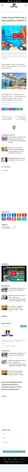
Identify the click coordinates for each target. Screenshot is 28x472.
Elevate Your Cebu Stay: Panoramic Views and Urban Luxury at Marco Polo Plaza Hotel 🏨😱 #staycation (16, 150)
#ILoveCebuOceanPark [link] (8, 102)
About (9, 459)
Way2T (13, 461)
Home (4, 12)
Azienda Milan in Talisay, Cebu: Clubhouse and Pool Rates (17, 289)
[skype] (19, 1)
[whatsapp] (19, 218)
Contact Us (15, 459)
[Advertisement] (14, 246)
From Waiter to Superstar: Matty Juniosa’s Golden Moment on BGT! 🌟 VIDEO (15, 308)
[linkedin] (14, 215)
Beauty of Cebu (20, 461)
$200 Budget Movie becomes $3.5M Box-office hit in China (16, 159)
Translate (12, 228)
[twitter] (11, 1)
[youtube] (14, 218)
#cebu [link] (16, 102)
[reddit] (19, 215)
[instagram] (14, 1)
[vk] (4, 218)
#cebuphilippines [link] (6, 104)
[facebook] (9, 1)
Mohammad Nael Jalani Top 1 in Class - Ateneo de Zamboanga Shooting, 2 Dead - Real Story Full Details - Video (17, 298)
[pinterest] (17, 1)
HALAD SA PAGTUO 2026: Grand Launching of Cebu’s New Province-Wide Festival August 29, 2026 (17, 139)
